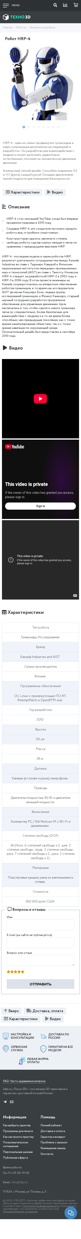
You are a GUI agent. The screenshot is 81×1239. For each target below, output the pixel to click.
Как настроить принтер (18, 1137)
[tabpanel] (40, 82)
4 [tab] (38, 127)
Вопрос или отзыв (19, 953)
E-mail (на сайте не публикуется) (29, 935)
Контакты (46, 1154)
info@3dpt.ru (19, 1182)
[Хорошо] (19, 972)
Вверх (13, 1011)
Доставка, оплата (47, 1011)
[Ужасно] (8, 972)
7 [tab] (53, 127)
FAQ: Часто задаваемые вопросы (24, 1081)
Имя (9, 917)
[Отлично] (22, 972)
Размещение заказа (52, 1148)
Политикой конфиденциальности (41, 1206)
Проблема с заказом (53, 1142)
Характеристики (25, 192)
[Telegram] (5, 1102)
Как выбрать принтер (17, 1125)
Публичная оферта (15, 1158)
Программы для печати (18, 1131)
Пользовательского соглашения (20, 1211)
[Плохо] (12, 972)
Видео (57, 192)
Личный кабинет (51, 1125)
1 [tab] (24, 127)
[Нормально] (15, 972)
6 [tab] (48, 127)
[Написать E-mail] (11, 1102)
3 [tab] (33, 127)
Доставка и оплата (52, 1131)
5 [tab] (43, 127)
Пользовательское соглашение (15, 1144)
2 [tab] (29, 127)
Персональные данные (18, 1152)
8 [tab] (58, 127)
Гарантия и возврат (52, 1137)
